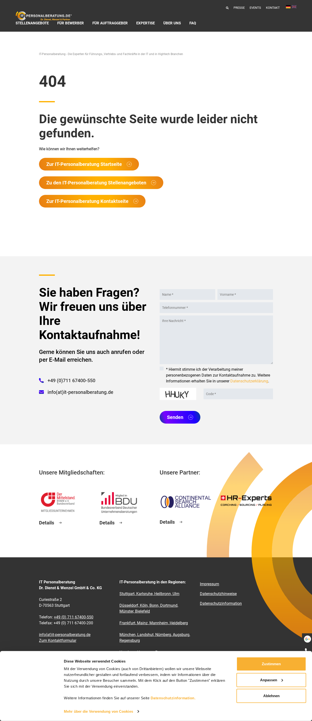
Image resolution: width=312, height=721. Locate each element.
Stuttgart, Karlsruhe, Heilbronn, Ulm (149, 593)
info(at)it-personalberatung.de (80, 392)
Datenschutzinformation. (173, 698)
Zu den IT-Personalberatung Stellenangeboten (96, 183)
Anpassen (268, 680)
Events (255, 7)
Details (46, 523)
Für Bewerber (70, 23)
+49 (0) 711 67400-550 (73, 617)
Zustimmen (271, 664)
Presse (239, 7)
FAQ (192, 23)
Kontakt (273, 7)
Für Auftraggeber (110, 23)
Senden (175, 417)
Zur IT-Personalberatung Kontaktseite (87, 201)
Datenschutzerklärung (249, 381)
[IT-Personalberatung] (44, 16)
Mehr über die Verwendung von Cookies (98, 711)
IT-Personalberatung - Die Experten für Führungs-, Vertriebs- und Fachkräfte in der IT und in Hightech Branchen (111, 54)
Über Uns (172, 23)
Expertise (145, 23)
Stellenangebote (32, 23)
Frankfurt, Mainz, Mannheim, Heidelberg (153, 623)
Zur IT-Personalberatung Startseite (84, 164)
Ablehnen (271, 696)
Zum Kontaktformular (57, 640)
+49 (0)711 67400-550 (71, 380)
